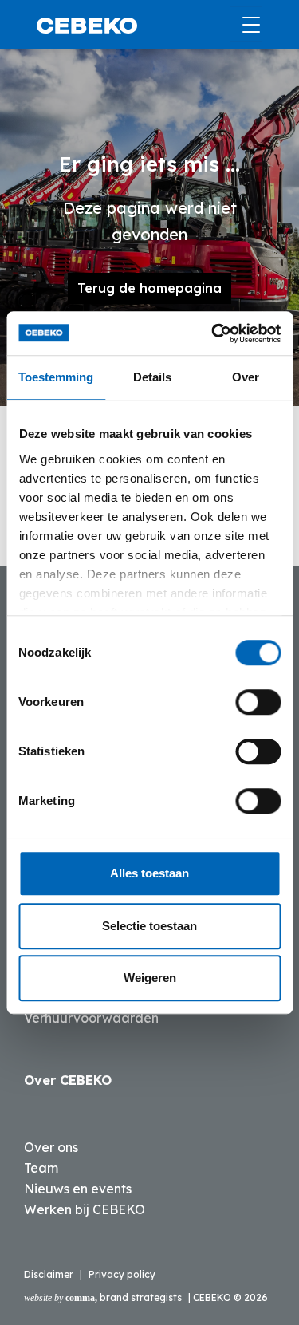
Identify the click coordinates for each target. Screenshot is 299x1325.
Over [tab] (245, 377)
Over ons (51, 1147)
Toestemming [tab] (55, 377)
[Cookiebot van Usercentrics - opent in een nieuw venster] (213, 333)
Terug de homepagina (149, 288)
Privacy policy (122, 1274)
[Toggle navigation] (246, 24)
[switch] (258, 702)
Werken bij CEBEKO (84, 1209)
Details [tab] (152, 377)
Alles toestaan (149, 873)
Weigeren (150, 977)
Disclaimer (48, 1274)
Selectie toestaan (149, 926)
